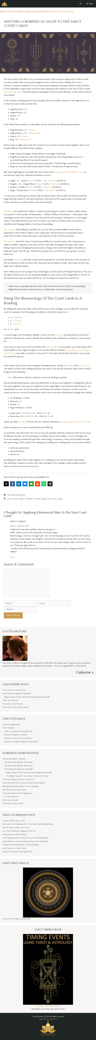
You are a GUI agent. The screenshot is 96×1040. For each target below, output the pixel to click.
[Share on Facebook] (12, 483)
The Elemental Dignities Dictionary (18, 762)
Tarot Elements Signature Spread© (16, 693)
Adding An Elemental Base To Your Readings (20, 786)
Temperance (25, 139)
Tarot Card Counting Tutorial (14, 690)
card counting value (12, 92)
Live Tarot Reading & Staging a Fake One (19, 831)
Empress (55, 184)
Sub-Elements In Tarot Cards (14, 790)
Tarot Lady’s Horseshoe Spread (15, 707)
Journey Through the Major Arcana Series (21, 742)
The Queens (9, 241)
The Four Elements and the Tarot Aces (18, 779)
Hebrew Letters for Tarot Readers (18, 738)
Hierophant (50, 190)
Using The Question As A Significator (17, 793)
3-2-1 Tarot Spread (10, 797)
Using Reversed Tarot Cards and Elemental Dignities (23, 783)
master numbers (26, 499)
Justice (32, 130)
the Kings (18, 260)
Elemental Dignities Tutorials (15, 735)
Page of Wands (52, 347)
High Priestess (49, 181)
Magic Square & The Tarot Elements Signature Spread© (27, 697)
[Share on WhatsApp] (43, 483)
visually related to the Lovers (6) (75, 422)
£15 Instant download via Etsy (48, 1006)
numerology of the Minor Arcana (69, 172)
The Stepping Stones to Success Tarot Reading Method (25, 838)
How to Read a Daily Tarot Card (15, 828)
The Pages (8, 211)
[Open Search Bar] (80, 3)
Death (25, 136)
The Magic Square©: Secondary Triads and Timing (27, 776)
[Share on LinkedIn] (18, 483)
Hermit (17, 324)
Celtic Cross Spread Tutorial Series (18, 731)
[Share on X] (6, 483)
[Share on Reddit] (37, 483)
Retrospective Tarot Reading (14, 834)
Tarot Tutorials (8, 728)
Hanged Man (34, 133)
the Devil (22, 422)
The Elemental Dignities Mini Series (18, 766)
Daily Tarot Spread (10, 700)
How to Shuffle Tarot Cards (13, 821)
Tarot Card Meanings (11, 724)
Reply (12, 557)
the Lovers (85, 365)
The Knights (9, 229)
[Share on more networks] (50, 483)
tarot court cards (54, 499)
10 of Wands (15, 317)
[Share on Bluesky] (25, 483)
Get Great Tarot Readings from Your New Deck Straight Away (27, 824)
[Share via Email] (31, 483)
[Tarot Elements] (4, 3)
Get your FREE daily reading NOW (16, 919)
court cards (12, 499)
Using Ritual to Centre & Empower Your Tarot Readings (25, 841)
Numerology (40, 499)
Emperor (47, 187)
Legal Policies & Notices (48, 1019)
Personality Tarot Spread (12, 704)
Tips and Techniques (16, 495)
